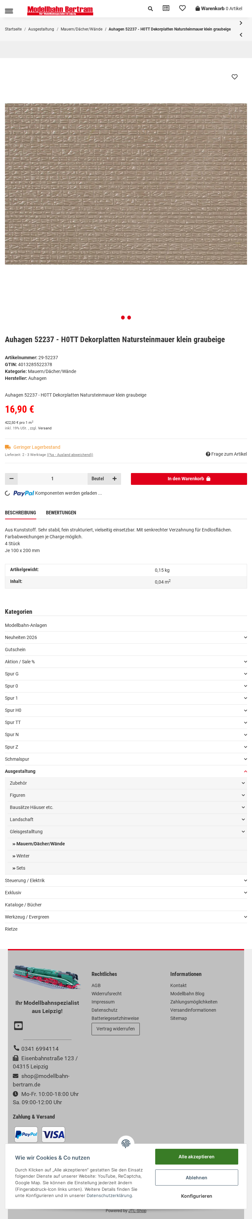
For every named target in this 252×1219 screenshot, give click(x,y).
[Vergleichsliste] (166, 8)
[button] (150, 8)
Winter (22, 855)
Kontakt (178, 985)
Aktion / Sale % (20, 661)
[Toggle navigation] (9, 11)
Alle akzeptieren (196, 1156)
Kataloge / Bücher (23, 904)
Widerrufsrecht (107, 993)
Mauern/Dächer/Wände (52, 371)
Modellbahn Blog (187, 993)
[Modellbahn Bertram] (60, 11)
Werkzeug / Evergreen (27, 916)
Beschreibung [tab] (20, 513)
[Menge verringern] (11, 479)
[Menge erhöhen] (114, 479)
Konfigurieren (196, 1196)
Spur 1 (11, 698)
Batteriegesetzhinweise (115, 1018)
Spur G (12, 673)
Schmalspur (17, 759)
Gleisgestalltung (26, 831)
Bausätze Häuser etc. (31, 807)
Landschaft (21, 819)
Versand (45, 428)
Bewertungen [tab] (61, 513)
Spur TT (13, 722)
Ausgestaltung (20, 771)
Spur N (12, 734)
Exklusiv (13, 892)
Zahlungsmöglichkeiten (194, 1001)
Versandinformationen (193, 1010)
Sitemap (178, 1018)
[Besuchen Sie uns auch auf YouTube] (19, 1026)
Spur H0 (13, 710)
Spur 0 (11, 686)
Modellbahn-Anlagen (26, 625)
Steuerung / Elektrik (25, 880)
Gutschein (15, 649)
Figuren (17, 795)
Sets (20, 868)
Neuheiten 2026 (21, 637)
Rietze (11, 929)
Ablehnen (196, 1177)
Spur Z (11, 747)
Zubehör (18, 783)
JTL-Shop (137, 1210)
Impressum (103, 1001)
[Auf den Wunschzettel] (234, 77)
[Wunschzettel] (182, 8)
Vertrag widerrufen (115, 1028)
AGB (96, 985)
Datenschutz (104, 1010)
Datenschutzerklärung (109, 1195)
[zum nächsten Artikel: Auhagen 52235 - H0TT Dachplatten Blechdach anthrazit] (241, 23)
